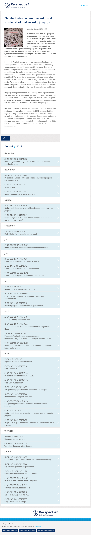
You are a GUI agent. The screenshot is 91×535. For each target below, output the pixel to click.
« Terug (6, 138)
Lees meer (38, 526)
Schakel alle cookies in (10, 530)
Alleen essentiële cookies (46, 530)
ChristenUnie (17, 5)
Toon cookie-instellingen (27, 530)
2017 (19, 146)
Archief (8, 146)
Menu (83, 5)
